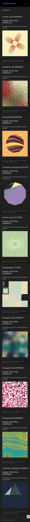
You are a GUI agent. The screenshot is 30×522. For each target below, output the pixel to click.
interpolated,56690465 (12, 418)
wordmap (17, 312)
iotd (21, 60)
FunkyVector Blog (9, 3)
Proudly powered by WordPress (8, 520)
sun (14, 262)
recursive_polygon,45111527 (15, 167)
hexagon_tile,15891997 (12, 317)
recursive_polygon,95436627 (15, 468)
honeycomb (10, 111)
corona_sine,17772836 (12, 217)
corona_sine (9, 61)
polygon (12, 362)
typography (12, 312)
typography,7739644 (11, 267)
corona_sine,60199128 (12, 16)
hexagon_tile (4, 111)
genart (13, 61)
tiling (12, 412)
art (25, 461)
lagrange (12, 462)
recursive (9, 513)
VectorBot (13, 60)
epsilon (18, 60)
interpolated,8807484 (12, 117)
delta (18, 261)
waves (15, 162)
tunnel (22, 61)
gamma (17, 160)
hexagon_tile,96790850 (12, 368)
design (3, 162)
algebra (21, 110)
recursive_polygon (13, 212)
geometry (7, 312)
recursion (7, 212)
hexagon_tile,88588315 (12, 67)
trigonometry (17, 61)
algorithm (4, 61)
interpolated (11, 162)
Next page (28, 516)
